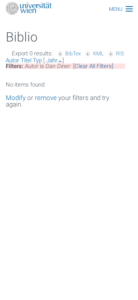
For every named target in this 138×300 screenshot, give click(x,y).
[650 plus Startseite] (69, 9)
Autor (12, 60)
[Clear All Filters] (93, 66)
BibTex (73, 53)
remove (46, 98)
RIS (120, 53)
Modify (16, 98)
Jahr (52, 60)
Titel (26, 60)
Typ (37, 60)
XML (98, 53)
